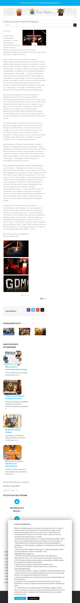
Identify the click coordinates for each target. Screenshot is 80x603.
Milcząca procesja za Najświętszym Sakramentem (14, 463)
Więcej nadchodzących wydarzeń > (16, 482)
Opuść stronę (33, 598)
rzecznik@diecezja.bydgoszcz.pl (47, 3)
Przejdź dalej (20, 598)
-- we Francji (7, 573)
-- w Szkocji (7, 579)
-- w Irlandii (7, 570)
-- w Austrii (7, 565)
